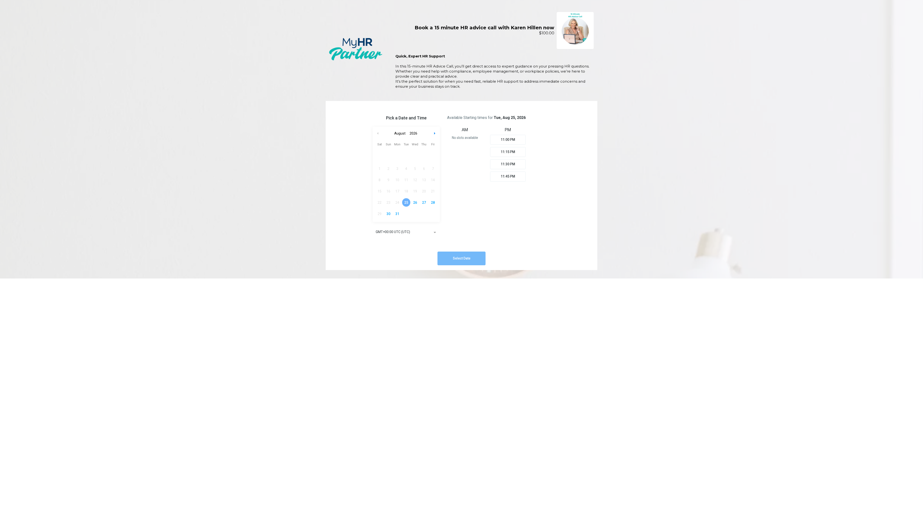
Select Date (461, 258)
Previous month (378, 133)
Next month (435, 133)
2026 (413, 133)
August (399, 133)
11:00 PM (508, 140)
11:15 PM (508, 152)
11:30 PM (508, 164)
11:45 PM (508, 176)
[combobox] (406, 232)
